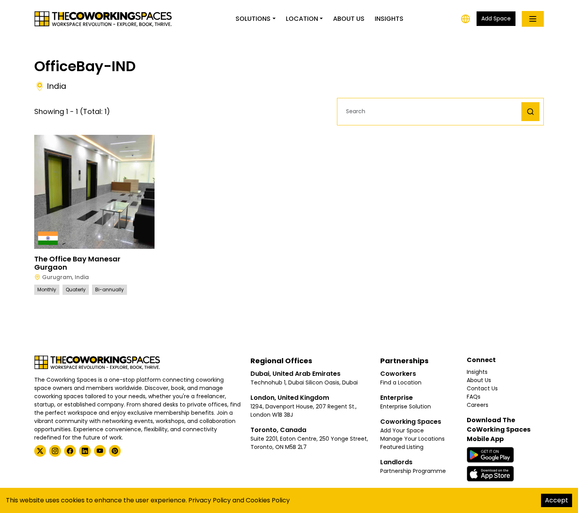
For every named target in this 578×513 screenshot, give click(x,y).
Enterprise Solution (405, 406)
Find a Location (401, 382)
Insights (389, 18)
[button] (431, 111)
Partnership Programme (413, 471)
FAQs (473, 397)
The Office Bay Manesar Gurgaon (77, 263)
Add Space (496, 18)
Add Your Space (402, 430)
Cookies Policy (268, 500)
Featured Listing (401, 447)
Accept (556, 500)
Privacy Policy (209, 500)
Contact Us (482, 388)
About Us (348, 18)
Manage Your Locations (412, 439)
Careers (477, 405)
